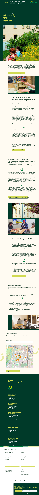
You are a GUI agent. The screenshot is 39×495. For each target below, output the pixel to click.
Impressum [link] (29, 493)
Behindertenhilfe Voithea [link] (9, 464)
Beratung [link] (22, 469)
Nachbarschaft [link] (7, 459)
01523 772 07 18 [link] (12, 434)
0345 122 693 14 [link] (12, 399)
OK (18, 491)
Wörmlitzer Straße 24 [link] (13, 415)
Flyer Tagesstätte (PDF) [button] (18, 276)
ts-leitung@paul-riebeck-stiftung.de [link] (16, 445)
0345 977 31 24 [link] (12, 443)
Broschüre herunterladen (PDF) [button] (16, 73)
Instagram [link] (20, 480)
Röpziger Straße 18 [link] (13, 397)
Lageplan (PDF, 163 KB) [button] (12, 371)
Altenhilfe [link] (22, 452)
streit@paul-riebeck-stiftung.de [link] (15, 409)
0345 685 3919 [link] (12, 417)
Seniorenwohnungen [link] (8, 456)
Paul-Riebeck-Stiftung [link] (5, 2)
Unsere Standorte (9, 340)
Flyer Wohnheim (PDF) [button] (18, 149)
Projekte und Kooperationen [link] (25, 474)
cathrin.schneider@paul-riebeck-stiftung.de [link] (18, 419)
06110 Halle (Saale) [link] (13, 398)
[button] (37, 484)
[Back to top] (37, 488)
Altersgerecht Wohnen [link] (9, 452)
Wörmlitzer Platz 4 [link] (12, 430)
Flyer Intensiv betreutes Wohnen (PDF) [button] (17, 197)
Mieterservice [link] (7, 457)
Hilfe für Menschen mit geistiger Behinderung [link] (13, 2)
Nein (26, 491)
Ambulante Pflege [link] (23, 457)
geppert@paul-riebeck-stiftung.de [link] (16, 400)
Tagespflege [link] (22, 459)
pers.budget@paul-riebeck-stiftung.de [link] (17, 436)
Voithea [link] (31, 0)
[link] (7, 346)
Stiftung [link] (22, 464)
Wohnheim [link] (25, 187)
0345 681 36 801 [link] (12, 433)
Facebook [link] (15, 480)
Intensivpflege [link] (23, 462)
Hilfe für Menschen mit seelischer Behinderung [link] (21, 2)
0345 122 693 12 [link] (12, 408)
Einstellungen (33, 491)
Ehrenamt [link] (22, 471)
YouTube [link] (24, 480)
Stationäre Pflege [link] (23, 456)
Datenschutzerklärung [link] (24, 493)
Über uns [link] (22, 468)
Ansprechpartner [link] (23, 476)
